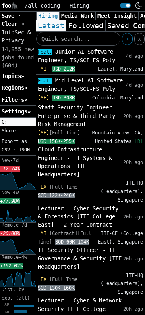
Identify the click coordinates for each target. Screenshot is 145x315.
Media (69, 16)
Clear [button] (11, 24)
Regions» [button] (14, 87)
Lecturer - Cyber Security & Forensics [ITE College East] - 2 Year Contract (78, 216)
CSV (6, 150)
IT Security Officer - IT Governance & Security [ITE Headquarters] (80, 258)
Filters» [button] (14, 100)
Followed (86, 26)
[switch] (125, 5)
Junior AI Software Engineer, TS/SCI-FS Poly (76, 55)
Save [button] (10, 16)
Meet (103, 16)
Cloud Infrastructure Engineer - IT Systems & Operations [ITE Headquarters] (75, 161)
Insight (125, 16)
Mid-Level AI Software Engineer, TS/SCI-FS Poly (80, 84)
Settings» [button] (16, 111)
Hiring (48, 16)
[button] (18, 122)
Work (87, 16)
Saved (118, 26)
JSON (24, 150)
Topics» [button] (13, 76)
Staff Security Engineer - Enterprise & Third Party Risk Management (78, 115)
